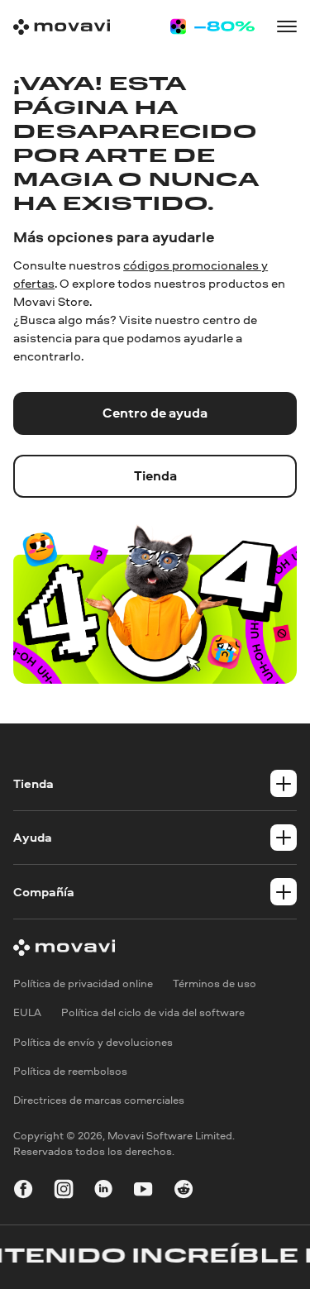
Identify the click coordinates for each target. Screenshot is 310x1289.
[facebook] (23, 1191)
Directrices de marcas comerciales (98, 1099)
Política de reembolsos (70, 1070)
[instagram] (64, 1191)
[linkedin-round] (103, 1191)
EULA (27, 1012)
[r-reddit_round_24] (183, 1191)
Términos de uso (214, 983)
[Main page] (61, 27)
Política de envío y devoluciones (93, 1041)
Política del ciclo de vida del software (153, 1012)
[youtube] (143, 1191)
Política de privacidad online (83, 983)
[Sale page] (212, 26)
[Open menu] (287, 26)
